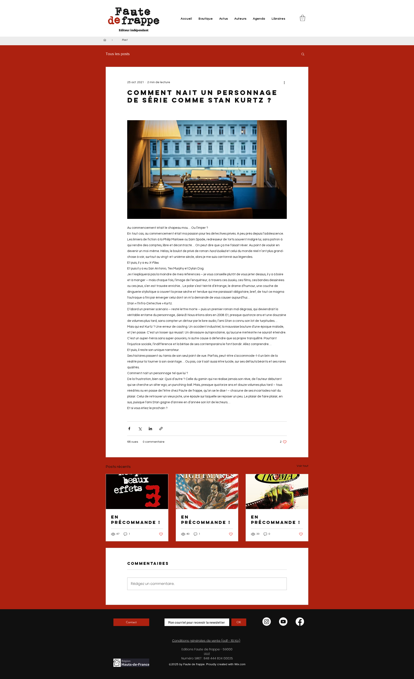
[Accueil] (104, 40)
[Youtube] (283, 621)
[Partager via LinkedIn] (150, 429)
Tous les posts (118, 54)
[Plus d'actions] (284, 82)
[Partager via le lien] (161, 429)
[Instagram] (266, 621)
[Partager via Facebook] (129, 429)
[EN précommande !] (277, 491)
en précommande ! (136, 519)
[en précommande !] (137, 491)
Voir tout (302, 465)
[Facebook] (300, 621)
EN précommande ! (276, 519)
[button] (302, 18)
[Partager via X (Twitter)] (140, 429)
